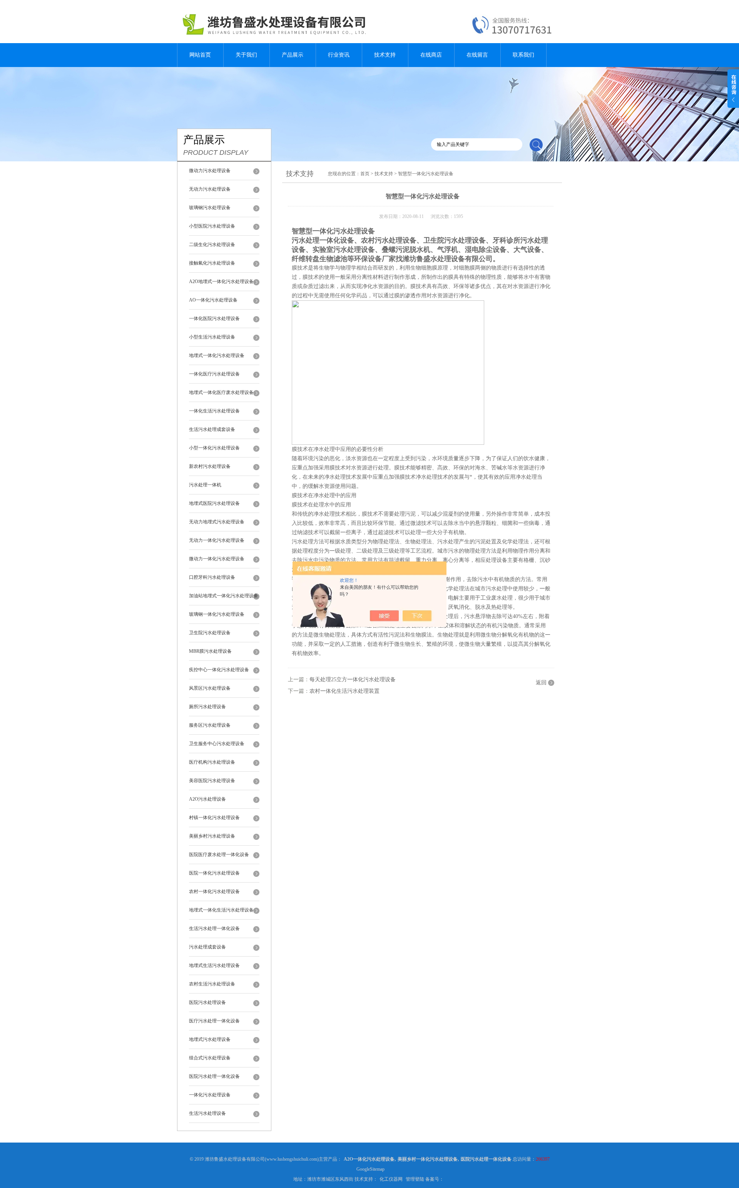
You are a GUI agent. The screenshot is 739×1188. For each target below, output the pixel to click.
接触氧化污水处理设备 (212, 263)
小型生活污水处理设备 (212, 337)
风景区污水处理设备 (210, 688)
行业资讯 (338, 55)
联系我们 (523, 55)
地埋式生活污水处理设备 (214, 965)
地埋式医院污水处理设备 (214, 503)
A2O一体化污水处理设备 (369, 1159)
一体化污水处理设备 (210, 1095)
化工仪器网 (391, 1179)
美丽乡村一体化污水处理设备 (428, 1159)
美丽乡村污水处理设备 (212, 836)
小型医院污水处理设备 (212, 226)
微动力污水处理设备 (210, 170)
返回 (541, 682)
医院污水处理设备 (207, 1002)
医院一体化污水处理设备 (214, 873)
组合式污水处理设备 (210, 1058)
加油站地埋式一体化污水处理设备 (223, 595)
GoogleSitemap (370, 1169)
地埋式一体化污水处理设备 (216, 355)
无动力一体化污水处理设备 (216, 540)
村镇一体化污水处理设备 (214, 817)
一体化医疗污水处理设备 (214, 374)
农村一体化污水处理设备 (214, 891)
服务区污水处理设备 (210, 725)
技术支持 (385, 55)
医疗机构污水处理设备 (212, 762)
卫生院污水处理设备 (210, 632)
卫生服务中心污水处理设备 (216, 743)
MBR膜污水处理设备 (210, 651)
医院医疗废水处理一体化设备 (219, 854)
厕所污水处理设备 (207, 706)
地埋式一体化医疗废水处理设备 (221, 392)
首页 (365, 173)
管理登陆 (415, 1179)
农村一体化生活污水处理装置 (344, 691)
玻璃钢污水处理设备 (210, 207)
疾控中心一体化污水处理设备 (219, 669)
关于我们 (246, 55)
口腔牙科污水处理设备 (212, 577)
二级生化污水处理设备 (212, 244)
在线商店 (431, 55)
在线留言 (477, 55)
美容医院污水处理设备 (212, 780)
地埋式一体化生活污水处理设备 (221, 910)
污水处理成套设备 (207, 947)
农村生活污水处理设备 (212, 984)
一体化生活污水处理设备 (214, 411)
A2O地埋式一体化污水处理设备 (221, 281)
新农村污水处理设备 (210, 466)
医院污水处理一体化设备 (214, 1076)
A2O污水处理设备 (207, 799)
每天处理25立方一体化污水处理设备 (352, 679)
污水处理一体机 (205, 485)
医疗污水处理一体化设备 (214, 1021)
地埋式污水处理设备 (210, 1039)
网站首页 (200, 55)
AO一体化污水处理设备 (213, 300)
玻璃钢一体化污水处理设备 (216, 614)
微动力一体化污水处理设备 (216, 558)
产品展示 (292, 55)
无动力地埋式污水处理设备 (216, 521)
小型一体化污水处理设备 (214, 448)
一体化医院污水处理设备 (214, 318)
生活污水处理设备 (207, 1113)
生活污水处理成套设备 (212, 429)
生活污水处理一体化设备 (214, 928)
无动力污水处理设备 (210, 189)
